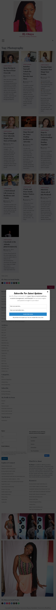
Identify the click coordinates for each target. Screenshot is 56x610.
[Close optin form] (48, 292)
